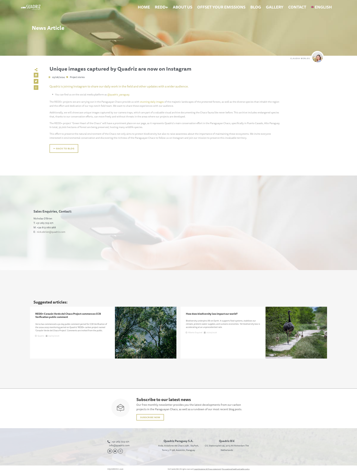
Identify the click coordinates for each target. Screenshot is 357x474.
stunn (142, 102)
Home (144, 7)
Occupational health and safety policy (236, 469)
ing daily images (155, 102)
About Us (182, 7)
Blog (255, 7)
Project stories (77, 77)
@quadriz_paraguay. (118, 94)
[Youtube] (115, 451)
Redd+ (161, 7)
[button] (36, 75)
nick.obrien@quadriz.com (51, 232)
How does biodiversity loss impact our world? (211, 314)
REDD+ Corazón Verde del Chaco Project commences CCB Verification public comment (68, 315)
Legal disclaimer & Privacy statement (207, 469)
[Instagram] (120, 451)
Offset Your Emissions (221, 7)
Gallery (274, 7)
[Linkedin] (109, 451)
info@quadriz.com (119, 445)
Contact (297, 7)
